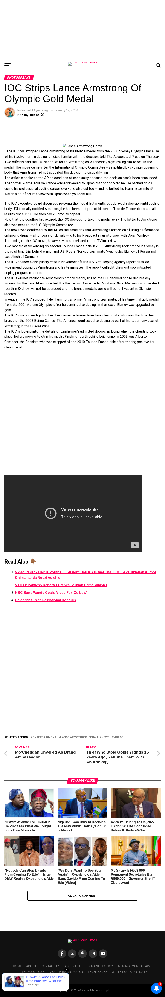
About (31, 966)
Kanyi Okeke (30, 115)
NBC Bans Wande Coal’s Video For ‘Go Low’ (51, 592)
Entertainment (44, 737)
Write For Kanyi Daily (130, 971)
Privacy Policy (71, 971)
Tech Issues (97, 971)
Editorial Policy (99, 966)
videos (118, 737)
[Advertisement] (82, 30)
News (106, 737)
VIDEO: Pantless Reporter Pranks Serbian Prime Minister (61, 585)
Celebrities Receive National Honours (45, 600)
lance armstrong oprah (79, 737)
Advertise (72, 966)
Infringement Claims (134, 966)
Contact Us (50, 966)
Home (17, 966)
